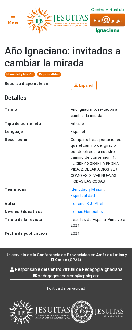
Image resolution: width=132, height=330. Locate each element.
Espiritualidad (49, 74)
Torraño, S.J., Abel (87, 203)
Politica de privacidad (66, 288)
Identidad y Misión (19, 74)
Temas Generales (87, 211)
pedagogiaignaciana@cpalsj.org (68, 276)
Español (86, 85)
